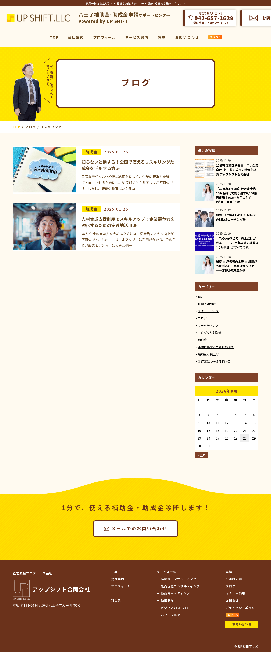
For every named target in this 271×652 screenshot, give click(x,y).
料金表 (116, 600)
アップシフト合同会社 (38, 18)
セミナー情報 (235, 593)
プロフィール (104, 37)
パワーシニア (170, 615)
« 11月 (201, 455)
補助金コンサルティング (178, 579)
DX (200, 296)
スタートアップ (208, 311)
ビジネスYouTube (175, 607)
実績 (162, 37)
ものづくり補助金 (210, 332)
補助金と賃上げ (208, 354)
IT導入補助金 (207, 304)
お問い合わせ (187, 37)
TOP (54, 37)
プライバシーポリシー (242, 607)
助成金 (91, 152)
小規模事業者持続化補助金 (216, 347)
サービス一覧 (166, 572)
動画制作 (167, 600)
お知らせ (232, 600)
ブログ (202, 318)
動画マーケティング (175, 593)
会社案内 (76, 37)
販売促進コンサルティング (180, 586)
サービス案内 (137, 37)
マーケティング (208, 325)
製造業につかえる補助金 (214, 361)
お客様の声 (234, 579)
